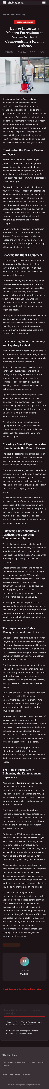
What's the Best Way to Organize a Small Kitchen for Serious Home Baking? (22, 1031)
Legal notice (15, 1074)
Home (5, 1074)
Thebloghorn (13, 2)
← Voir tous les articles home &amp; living (22, 989)
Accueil (6, 15)
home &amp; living (18, 15)
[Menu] (43, 3)
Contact (26, 1074)
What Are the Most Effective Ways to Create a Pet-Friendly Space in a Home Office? (24, 1023)
